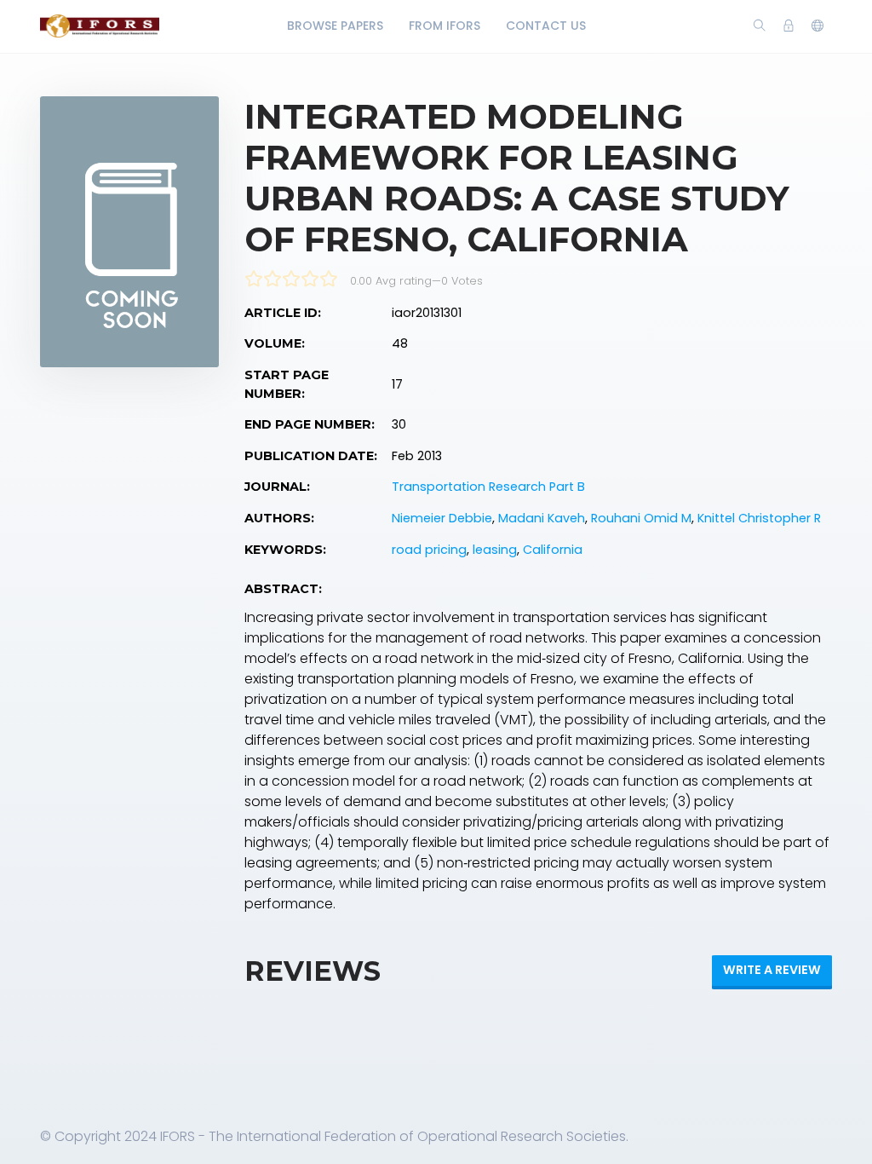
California (552, 549)
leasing (495, 549)
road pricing (429, 549)
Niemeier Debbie (442, 518)
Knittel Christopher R (759, 518)
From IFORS (444, 25)
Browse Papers (335, 25)
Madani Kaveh (541, 518)
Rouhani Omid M (641, 518)
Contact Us (546, 25)
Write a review (772, 969)
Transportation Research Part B (488, 486)
